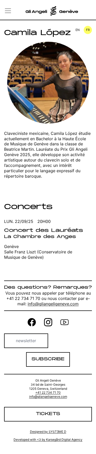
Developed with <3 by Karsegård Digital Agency (48, 439)
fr (88, 30)
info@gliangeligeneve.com (53, 303)
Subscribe (48, 359)
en (78, 30)
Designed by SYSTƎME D (48, 432)
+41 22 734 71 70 (48, 392)
